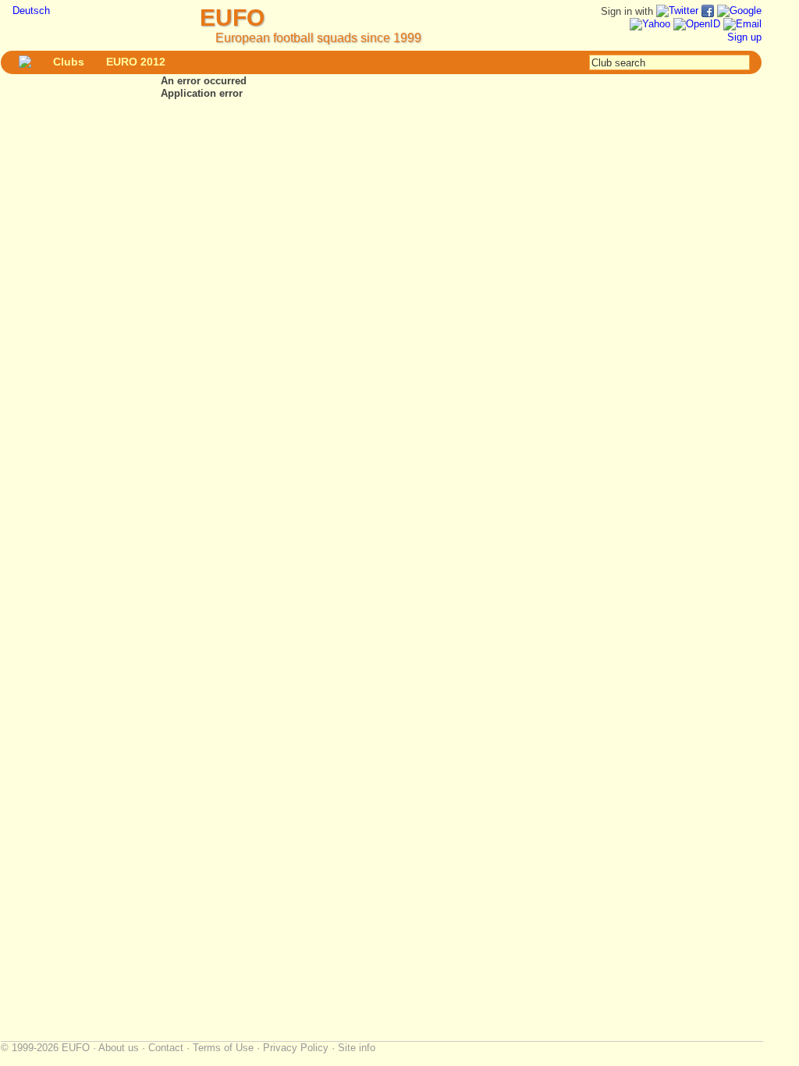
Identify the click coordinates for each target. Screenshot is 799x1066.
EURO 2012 (135, 61)
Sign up (744, 37)
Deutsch (31, 10)
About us (118, 1048)
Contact (165, 1048)
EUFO (232, 17)
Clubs (68, 61)
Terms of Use (223, 1048)
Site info (356, 1048)
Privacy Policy (295, 1048)
